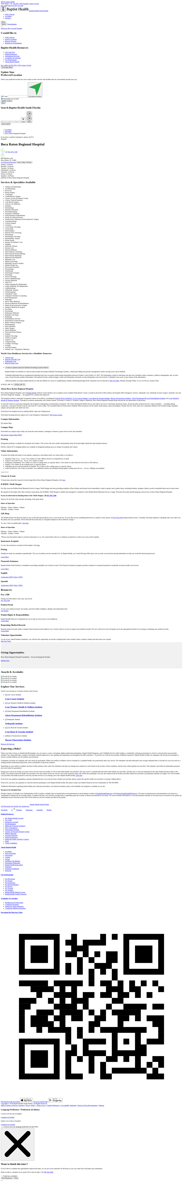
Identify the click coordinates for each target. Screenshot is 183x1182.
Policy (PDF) (18, 577)
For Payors (8, 886)
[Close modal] (2, 1180)
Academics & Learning (13, 58)
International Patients (12, 830)
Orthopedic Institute (14, 723)
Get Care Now (10, 52)
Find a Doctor (9, 14)
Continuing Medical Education (15, 908)
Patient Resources (11, 54)
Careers (31, 4)
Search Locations (11, 39)
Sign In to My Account (15, 5)
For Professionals (11, 60)
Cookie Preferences (53, 1105)
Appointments (12, 24)
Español (25, 4)
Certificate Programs (12, 904)
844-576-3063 (114, 381)
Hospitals (8, 131)
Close (16, 1178)
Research (8, 871)
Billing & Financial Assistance (15, 826)
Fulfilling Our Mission (12, 861)
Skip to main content (8, 2)
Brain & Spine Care (11, 363)
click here (25, 523)
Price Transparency (11, 828)
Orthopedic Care (10, 361)
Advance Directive (11, 835)
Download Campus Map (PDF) (11, 435)
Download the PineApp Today (12, 912)
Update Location (7, 101)
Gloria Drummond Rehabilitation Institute (23, 715)
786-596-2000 (48, 1172)
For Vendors (9, 890)
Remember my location (11, 99)
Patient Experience (11, 837)
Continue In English (7, 1117)
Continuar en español (8, 1124)
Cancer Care (9, 357)
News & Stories (10, 853)
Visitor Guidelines (11, 843)
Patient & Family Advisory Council (17, 839)
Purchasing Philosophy (12, 863)
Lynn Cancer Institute (14, 699)
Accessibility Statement (68, 1105)
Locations (8, 16)
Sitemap (101, 1105)
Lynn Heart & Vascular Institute (99, 398)
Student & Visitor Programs (14, 906)
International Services (12, 56)
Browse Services (10, 41)
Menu (3, 22)
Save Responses (7, 1178)
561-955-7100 (17, 4)
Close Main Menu (7, 67)
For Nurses (15, 806)
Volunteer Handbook (12, 869)
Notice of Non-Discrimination (88, 1105)
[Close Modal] (17, 1144)
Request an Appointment (13, 43)
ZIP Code (4, 96)
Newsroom (8, 855)
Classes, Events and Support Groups (17, 832)
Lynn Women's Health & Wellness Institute (23, 707)
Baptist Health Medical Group (15, 892)
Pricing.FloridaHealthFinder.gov (126, 793)
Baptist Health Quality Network (15, 894)
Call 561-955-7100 (14, 65)
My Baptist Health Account (14, 818)
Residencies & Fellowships (14, 902)
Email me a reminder (10, 1176)
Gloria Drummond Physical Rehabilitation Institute (149, 398)
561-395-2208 (51, 495)
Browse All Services (8, 744)
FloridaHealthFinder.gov (104, 793)
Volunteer (8, 867)
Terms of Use (41, 1105)
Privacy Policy (30, 1105)
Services (8, 18)
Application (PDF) (7, 577)
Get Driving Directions (8, 162)
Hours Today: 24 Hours (24, 162)
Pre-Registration (10, 824)
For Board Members (12, 885)
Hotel (7, 841)
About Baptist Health (12, 62)
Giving (36, 4)
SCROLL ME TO (19, 384)
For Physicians (6, 806)
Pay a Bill (4, 5)
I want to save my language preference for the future (20, 1127)
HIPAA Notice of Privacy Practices (12, 1105)
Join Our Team (6, 641)
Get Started (4, 611)
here (63, 480)
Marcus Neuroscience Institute (121, 398)
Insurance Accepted (11, 822)
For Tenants (9, 888)
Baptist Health (31, 393)
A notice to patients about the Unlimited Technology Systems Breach (27, 367)
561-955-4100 (118, 518)
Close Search (6, 124)
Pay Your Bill (5, 601)
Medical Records (10, 833)
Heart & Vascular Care (12, 359)
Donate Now (5, 661)
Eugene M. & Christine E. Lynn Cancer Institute (71, 398)
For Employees (24, 806)
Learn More (5, 557)
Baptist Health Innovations (14, 865)
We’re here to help (56, 415)
